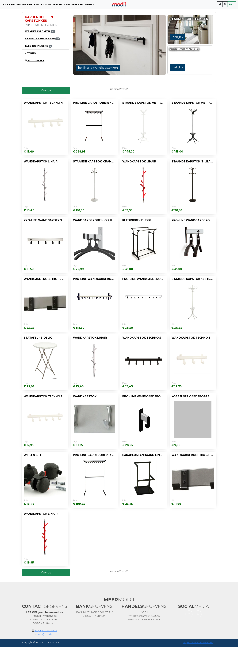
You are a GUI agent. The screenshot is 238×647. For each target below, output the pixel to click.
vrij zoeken (35, 60)
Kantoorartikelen (48, 4)
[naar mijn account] (225, 4)
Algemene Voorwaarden (198, 642)
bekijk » (177, 37)
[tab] (45, 31)
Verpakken (24, 4)
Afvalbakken (73, 4)
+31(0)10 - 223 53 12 (45, 630)
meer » (89, 4)
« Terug (30, 53)
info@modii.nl (46, 634)
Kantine (9, 4)
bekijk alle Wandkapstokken (98, 67)
